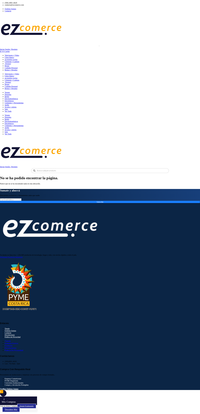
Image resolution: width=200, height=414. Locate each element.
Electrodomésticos (11, 99)
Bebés (7, 97)
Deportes (8, 95)
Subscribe (100, 202)
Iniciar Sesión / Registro (8, 49)
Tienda (7, 329)
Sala (6, 109)
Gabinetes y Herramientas (14, 103)
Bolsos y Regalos (11, 70)
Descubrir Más (11, 409)
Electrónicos (9, 101)
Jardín (7, 105)
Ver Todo (8, 111)
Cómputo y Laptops (12, 62)
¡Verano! (8, 64)
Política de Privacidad (12, 337)
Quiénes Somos (10, 331)
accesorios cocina (11, 60)
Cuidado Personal (11, 68)
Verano (7, 92)
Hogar (7, 66)
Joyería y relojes (10, 107)
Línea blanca (9, 57)
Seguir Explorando (27, 406)
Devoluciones (10, 335)
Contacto (8, 333)
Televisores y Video (12, 55)
